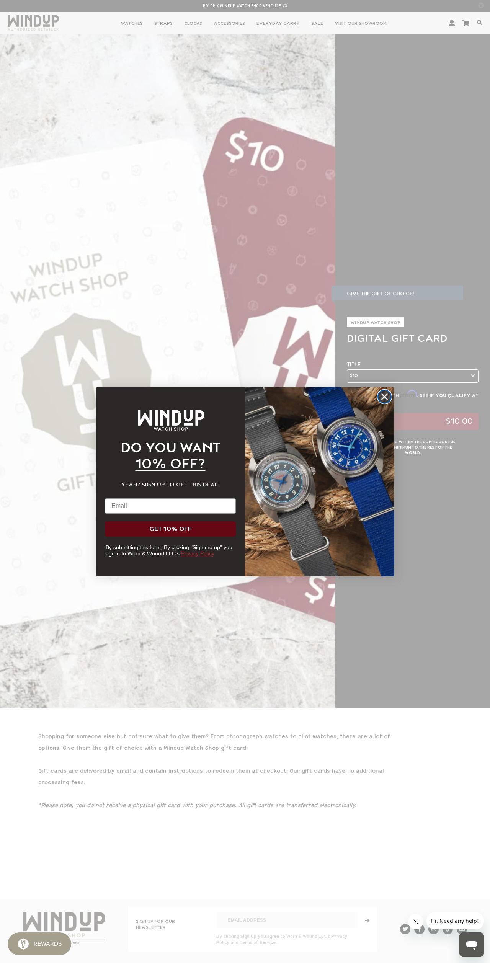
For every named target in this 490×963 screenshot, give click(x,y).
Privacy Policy (197, 553)
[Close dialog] (384, 396)
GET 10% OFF (170, 529)
